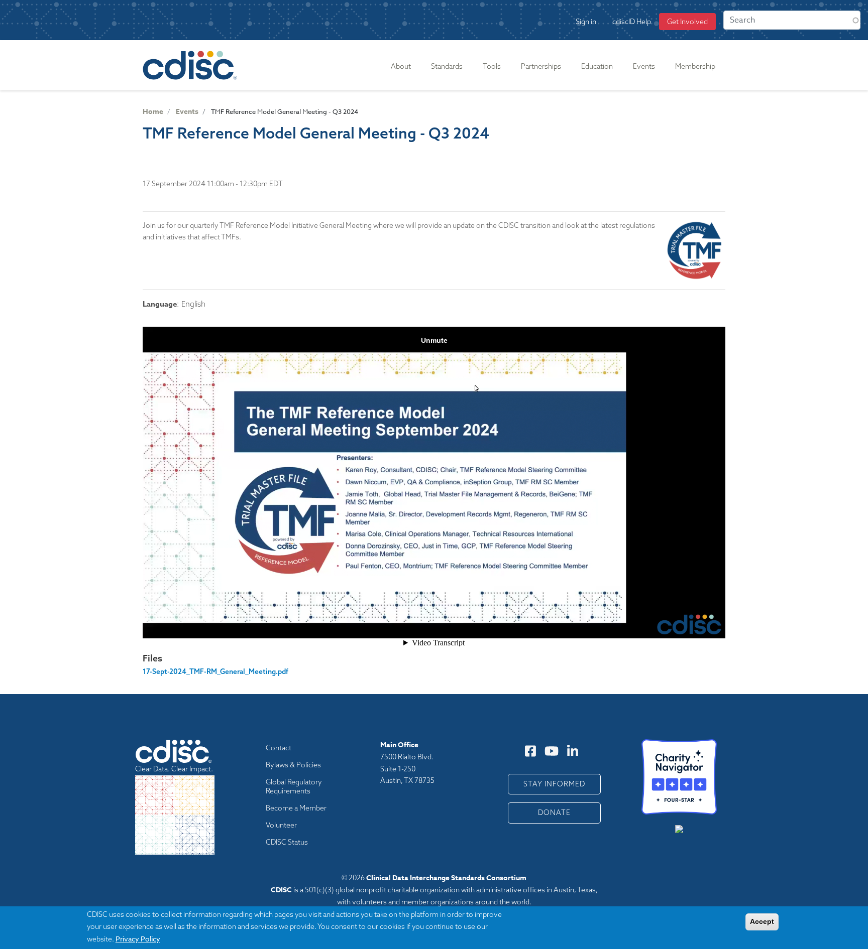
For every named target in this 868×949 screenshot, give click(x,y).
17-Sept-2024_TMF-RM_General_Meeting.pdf (215, 671)
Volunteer (281, 825)
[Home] (192, 65)
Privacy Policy (138, 938)
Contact (278, 747)
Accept (762, 921)
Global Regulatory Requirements (294, 786)
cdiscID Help (631, 21)
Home (153, 111)
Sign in (586, 21)
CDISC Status (287, 842)
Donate (554, 812)
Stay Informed (554, 783)
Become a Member (296, 807)
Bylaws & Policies (293, 764)
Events (187, 111)
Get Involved (687, 21)
